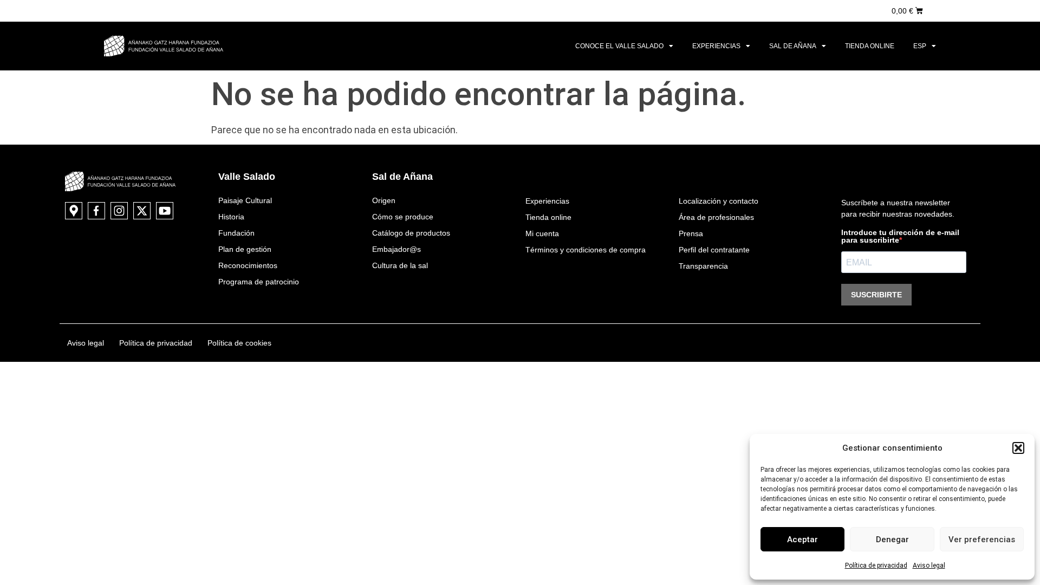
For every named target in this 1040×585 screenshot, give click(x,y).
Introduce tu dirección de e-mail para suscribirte (900, 236)
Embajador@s (396, 249)
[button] (1018, 448)
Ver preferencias (981, 539)
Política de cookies (239, 343)
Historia (231, 216)
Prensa (691, 233)
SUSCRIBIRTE (876, 294)
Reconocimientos (247, 265)
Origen (383, 200)
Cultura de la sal (400, 265)
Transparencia (703, 266)
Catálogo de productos (411, 233)
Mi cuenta (542, 233)
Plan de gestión (244, 249)
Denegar (892, 539)
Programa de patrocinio (258, 281)
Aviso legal (929, 565)
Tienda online (869, 46)
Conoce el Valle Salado (619, 46)
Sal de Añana (792, 46)
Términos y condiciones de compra (585, 249)
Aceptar (802, 539)
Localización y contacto (718, 201)
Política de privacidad (876, 565)
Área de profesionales (716, 217)
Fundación (236, 233)
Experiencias (716, 46)
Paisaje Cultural (245, 200)
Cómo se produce (402, 216)
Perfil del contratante (714, 249)
